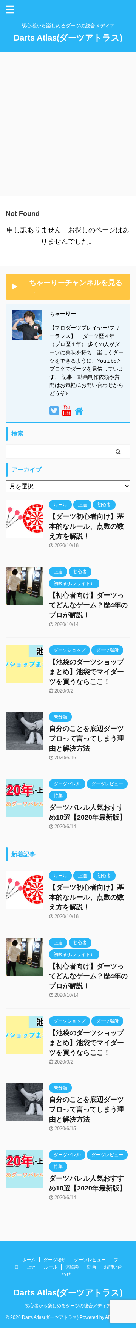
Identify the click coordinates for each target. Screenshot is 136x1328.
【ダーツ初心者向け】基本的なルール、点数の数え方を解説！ (86, 526)
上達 (31, 1267)
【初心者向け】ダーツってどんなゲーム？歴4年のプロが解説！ (88, 605)
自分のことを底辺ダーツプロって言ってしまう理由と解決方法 (86, 738)
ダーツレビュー (90, 1259)
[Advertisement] (68, 123)
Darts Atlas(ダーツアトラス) (68, 37)
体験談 (72, 1267)
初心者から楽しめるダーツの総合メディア (68, 1305)
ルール (50, 1267)
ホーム (29, 1259)
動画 (91, 1267)
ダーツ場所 (54, 1259)
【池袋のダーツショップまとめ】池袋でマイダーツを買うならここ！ (86, 671)
